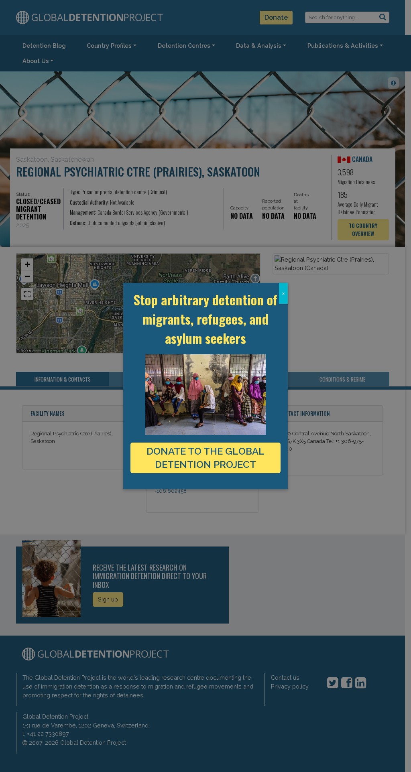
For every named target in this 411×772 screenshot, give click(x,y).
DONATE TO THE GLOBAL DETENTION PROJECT (205, 457)
